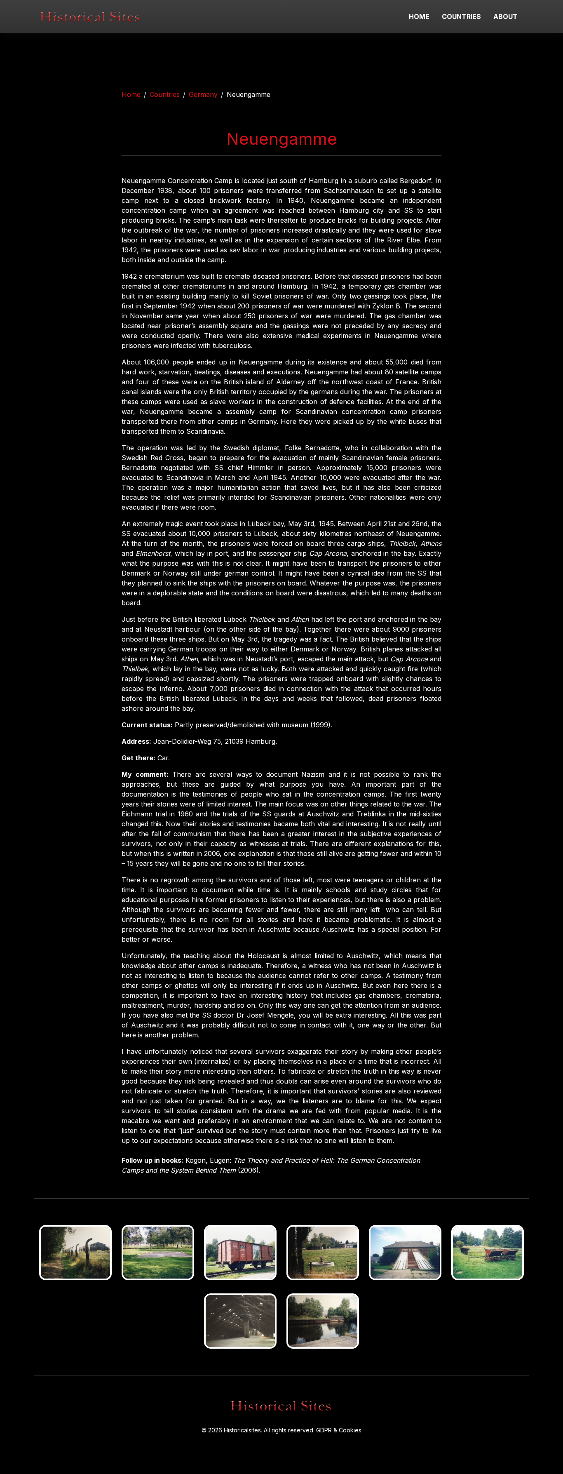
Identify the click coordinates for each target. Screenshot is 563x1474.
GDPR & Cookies (338, 1430)
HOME (419, 16)
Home (131, 94)
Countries (165, 94)
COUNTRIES (461, 16)
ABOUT (505, 16)
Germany (203, 94)
